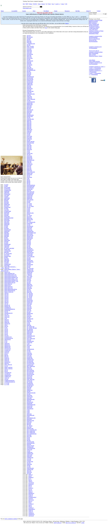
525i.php (29, 38)
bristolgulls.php (30, 76)
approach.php (30, 60)
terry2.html (6, 254)
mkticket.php (30, 238)
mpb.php (29, 242)
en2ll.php (29, 132)
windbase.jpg (7, 376)
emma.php (29, 131)
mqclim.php (29, 251)
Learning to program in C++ (95, 70)
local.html (6, 228)
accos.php (29, 49)
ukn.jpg (6, 370)
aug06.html (6, 191)
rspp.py (30, 505)
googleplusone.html (8, 217)
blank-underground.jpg (9, 290)
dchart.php (29, 105)
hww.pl (30, 489)
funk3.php (29, 146)
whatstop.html (7, 264)
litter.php (29, 220)
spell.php (29, 388)
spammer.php (30, 383)
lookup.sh (30, 494)
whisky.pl (30, 511)
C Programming (92, 72)
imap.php (29, 190)
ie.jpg (5, 318)
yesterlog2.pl (31, 514)
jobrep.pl (30, 492)
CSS (66, 4)
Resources (67, 11)
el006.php (29, 128)
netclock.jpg (7, 323)
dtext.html (6, 206)
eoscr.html (6, 209)
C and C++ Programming (95, 68)
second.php (29, 357)
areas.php (29, 62)
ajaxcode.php (30, 54)
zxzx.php (29, 473)
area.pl (30, 476)
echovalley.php (30, 119)
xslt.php (28, 465)
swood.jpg (6, 351)
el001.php (29, 121)
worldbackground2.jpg (9, 381)
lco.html (6, 227)
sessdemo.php (30, 365)
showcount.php (30, 370)
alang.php (29, 55)
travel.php (29, 435)
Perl (24, 4)
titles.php (29, 424)
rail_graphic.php (30, 326)
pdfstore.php (30, 285)
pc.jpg (5, 342)
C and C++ (57, 4)
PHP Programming (93, 21)
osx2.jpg (6, 335)
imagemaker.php (30, 186)
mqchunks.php (30, 250)
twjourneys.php (30, 441)
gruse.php (29, 168)
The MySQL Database (94, 27)
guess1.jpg (6, 315)
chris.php (29, 86)
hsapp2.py (30, 488)
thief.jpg (6, 355)
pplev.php (29, 310)
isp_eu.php (29, 203)
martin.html (6, 231)
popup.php (29, 308)
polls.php (29, 305)
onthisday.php (30, 269)
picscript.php (30, 300)
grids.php (29, 166)
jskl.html (6, 225)
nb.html (6, 237)
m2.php (28, 224)
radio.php (29, 325)
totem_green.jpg (8, 364)
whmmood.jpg (7, 375)
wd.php (28, 451)
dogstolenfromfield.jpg (9, 309)
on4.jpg (6, 331)
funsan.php (29, 149)
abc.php (28, 45)
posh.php (29, 309)
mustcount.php (30, 252)
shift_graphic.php (31, 366)
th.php (28, 416)
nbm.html (6, 239)
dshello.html (7, 204)
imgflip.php (29, 197)
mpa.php (29, 240)
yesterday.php (30, 469)
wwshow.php (30, 461)
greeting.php (30, 164)
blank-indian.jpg (8, 284)
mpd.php (29, 243)
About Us (88, 11)
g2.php (28, 150)
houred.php (29, 174)
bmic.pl (30, 480)
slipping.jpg (7, 344)
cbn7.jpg (6, 301)
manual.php (29, 227)
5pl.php (28, 39)
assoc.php (29, 67)
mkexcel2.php (30, 235)
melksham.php (30, 231)
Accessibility (14, 11)
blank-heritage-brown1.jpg (10, 276)
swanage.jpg (7, 350)
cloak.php (29, 90)
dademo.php (29, 103)
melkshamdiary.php (31, 232)
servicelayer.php (30, 363)
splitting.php (29, 390)
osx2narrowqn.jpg (8, 338)
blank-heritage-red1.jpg (9, 282)
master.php (29, 228)
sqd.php (28, 391)
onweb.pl (30, 498)
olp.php (28, 267)
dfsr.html (6, 200)
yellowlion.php (30, 468)
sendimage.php (30, 359)
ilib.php (28, 183)
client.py (30, 481)
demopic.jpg (7, 306)
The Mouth (46, 11)
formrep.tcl (31, 484)
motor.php (29, 239)
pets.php (29, 289)
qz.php (28, 322)
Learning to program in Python (96, 31)
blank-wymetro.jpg (8, 291)
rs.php (28, 343)
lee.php (28, 214)
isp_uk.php (29, 205)
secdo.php (29, 355)
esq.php (28, 133)
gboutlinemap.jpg (8, 313)
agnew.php (29, 51)
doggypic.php (30, 109)
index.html (6, 221)
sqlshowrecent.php (31, 392)
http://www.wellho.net (71, 522)
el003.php (29, 124)
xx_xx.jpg (6, 383)
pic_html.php (30, 295)
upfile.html (6, 260)
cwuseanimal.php (31, 101)
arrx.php (29, 66)
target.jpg (6, 352)
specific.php (29, 386)
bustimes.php (30, 80)
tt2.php (28, 437)
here (46, 27)
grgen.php (29, 165)
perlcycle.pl (31, 499)
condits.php (29, 97)
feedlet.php (29, 138)
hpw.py (30, 486)
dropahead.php (30, 115)
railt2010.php (30, 330)
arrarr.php (29, 63)
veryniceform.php (31, 448)
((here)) (67, 23)
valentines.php (30, 447)
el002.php (29, 123)
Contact (98, 11)
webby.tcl (30, 510)
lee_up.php (29, 215)
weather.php (29, 452)
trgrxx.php (29, 436)
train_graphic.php (31, 431)
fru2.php (29, 144)
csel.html (6, 196)
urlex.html (6, 261)
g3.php (28, 152)
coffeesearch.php (31, 93)
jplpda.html (6, 224)
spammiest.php (30, 384)
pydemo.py (31, 503)
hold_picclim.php (31, 172)
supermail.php (30, 408)
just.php (28, 207)
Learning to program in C (95, 69)
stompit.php (29, 403)
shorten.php (29, 369)
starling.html (7, 249)
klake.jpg (6, 319)
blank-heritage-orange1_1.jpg (11, 281)
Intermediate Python (93, 33)
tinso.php (29, 423)
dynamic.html (7, 207)
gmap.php (29, 161)
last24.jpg (6, 321)
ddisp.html (6, 199)
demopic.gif (7, 305)
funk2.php (29, 145)
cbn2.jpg (6, 295)
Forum (55, 11)
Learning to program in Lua (95, 62)
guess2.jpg (6, 317)
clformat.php (30, 88)
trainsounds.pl (31, 509)
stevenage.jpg (7, 348)
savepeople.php (30, 349)
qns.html (6, 243)
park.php (29, 279)
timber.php (29, 421)
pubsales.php (30, 313)
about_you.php (30, 46)
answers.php (30, 58)
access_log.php (30, 47)
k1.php (28, 209)
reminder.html (7, 244)
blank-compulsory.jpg (9, 273)
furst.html (6, 215)
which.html (6, 265)
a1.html (6, 186)
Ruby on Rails (92, 54)
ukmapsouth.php (30, 443)
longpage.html (7, 229)
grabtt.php (29, 162)
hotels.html (6, 219)
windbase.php (30, 457)
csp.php (28, 100)
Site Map (77, 11)
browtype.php (30, 79)
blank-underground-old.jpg (10, 289)
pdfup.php (29, 287)
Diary (34, 11)
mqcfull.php (29, 248)
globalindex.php (30, 160)
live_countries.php (31, 222)
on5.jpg (6, 332)
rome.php (29, 339)
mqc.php (29, 247)
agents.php (29, 50)
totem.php (29, 427)
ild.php (28, 179)
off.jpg (5, 325)
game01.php (29, 153)
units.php (29, 444)
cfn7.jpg (6, 303)
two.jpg (6, 366)
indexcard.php (30, 199)
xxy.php (28, 466)
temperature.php (30, 415)
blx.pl (29, 478)
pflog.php (29, 291)
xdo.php (29, 462)
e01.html (6, 208)
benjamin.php (30, 68)
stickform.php (30, 402)
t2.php (28, 411)
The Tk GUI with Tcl (94, 50)
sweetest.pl (31, 507)
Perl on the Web (92, 40)
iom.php (29, 201)
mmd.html (6, 235)
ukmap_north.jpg (8, 367)
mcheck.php (29, 230)
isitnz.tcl (30, 490)
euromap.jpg (7, 310)
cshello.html (7, 198)
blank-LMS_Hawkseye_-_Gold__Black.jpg (8, 267)
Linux (62, 4)
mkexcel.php (30, 234)
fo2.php (28, 140)
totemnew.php (30, 428)
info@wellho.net (57, 522)
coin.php (29, 95)
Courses (24, 11)
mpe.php (29, 244)
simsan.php (29, 376)
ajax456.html (7, 188)
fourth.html (6, 212)
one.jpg (6, 334)
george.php (29, 156)
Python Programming (94, 32)
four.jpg (6, 311)
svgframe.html (7, 250)
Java (53, 4)
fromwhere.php (30, 142)
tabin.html (6, 252)
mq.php (28, 246)
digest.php (29, 107)
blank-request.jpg (8, 286)
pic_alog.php (30, 293)
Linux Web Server (93, 29)
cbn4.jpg (6, 298)
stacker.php (29, 395)
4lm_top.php (30, 37)
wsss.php (29, 460)
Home (2, 11)
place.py (30, 501)
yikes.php (29, 470)
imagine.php (29, 189)
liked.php (29, 216)
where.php (29, 456)
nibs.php (29, 263)
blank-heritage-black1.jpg (10, 274)
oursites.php (29, 272)
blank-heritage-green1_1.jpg (10, 278)
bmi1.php (29, 72)
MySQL (35, 4)
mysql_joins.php (30, 256)
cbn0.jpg (6, 293)
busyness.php (30, 82)
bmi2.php (29, 74)
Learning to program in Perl (95, 36)
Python (30, 4)
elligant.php (29, 129)
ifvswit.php (29, 177)
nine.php (29, 265)
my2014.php (30, 254)
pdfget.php (29, 284)
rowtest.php (29, 342)
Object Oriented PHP (94, 24)
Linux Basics (92, 60)
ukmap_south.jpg (8, 368)
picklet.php (29, 298)
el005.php (29, 127)
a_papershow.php (31, 43)
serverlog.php (30, 361)
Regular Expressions (94, 25)
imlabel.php (29, 198)
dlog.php (29, 108)
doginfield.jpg (7, 307)
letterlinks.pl (31, 493)
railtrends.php (30, 332)
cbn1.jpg (6, 294)
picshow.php (30, 301)
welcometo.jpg (7, 372)
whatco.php (29, 455)
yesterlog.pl (31, 513)
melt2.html (6, 233)
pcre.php (29, 281)
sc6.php (28, 350)
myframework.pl (32, 497)
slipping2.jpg (7, 346)
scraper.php (29, 354)
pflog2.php (29, 292)
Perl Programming (93, 37)
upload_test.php (30, 445)
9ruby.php (29, 42)
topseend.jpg (7, 362)
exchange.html (7, 211)
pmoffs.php (29, 302)
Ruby (49, 4)
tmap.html (6, 258)
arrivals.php (29, 64)
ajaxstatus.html (7, 190)
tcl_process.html (8, 253)
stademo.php (30, 396)
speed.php (29, 387)
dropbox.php (30, 116)
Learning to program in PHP (95, 20)
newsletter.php (30, 261)
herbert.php (29, 170)
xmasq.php (29, 464)
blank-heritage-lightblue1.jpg (11, 280)
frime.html (6, 213)
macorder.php (30, 226)
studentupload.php (31, 404)
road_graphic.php (31, 338)
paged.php (29, 277)
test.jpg (6, 354)
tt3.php (28, 439)
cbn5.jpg (6, 299)
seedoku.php (30, 358)
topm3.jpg (6, 359)
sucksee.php (29, 406)
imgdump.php (30, 194)
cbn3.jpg (6, 297)
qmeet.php (29, 316)
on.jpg (5, 327)
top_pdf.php (29, 425)
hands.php (29, 169)
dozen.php (29, 112)
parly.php (29, 280)
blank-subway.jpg (8, 288)
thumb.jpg (6, 358)
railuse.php (29, 333)
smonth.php (29, 380)
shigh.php (29, 367)
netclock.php (30, 260)
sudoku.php (29, 407)
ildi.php (28, 181)
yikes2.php (29, 472)
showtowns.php (30, 374)
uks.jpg (6, 371)
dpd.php (29, 113)
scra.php (29, 351)
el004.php (29, 125)
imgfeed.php (30, 195)
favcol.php (29, 137)
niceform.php (30, 264)
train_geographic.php (32, 429)
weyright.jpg (7, 373)
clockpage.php (30, 91)
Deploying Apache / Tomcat (95, 56)
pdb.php (29, 283)
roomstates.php (30, 341)
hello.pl (30, 485)
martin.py (30, 496)
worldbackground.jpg (9, 380)
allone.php (29, 56)
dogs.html (6, 203)
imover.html (7, 220)
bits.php (28, 71)
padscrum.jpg (7, 339)
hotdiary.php (30, 173)
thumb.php (29, 419)
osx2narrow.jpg (8, 336)
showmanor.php (30, 371)
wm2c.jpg (6, 377)
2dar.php (29, 35)
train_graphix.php (31, 432)
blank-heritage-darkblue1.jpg (11, 277)
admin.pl (30, 474)
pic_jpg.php (29, 296)
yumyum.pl (31, 515)
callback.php (30, 84)
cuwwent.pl (31, 482)
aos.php (28, 59)
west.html (6, 262)
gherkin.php (29, 158)
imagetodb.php (30, 187)
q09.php (29, 314)
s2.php (28, 346)
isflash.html (6, 223)
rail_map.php (30, 329)
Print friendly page (27, 8)
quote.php (29, 321)
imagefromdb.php (31, 185)
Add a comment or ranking (11, 518)
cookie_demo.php (31, 99)
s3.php (28, 347)
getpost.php (29, 157)
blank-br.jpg (7, 272)
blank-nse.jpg (7, 285)
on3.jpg (6, 330)
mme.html (6, 236)
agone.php (29, 52)
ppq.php (29, 312)
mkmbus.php (30, 236)
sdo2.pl (30, 506)
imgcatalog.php (30, 193)
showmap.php (30, 373)
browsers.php (30, 78)
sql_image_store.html (9, 248)
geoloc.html (7, 216)
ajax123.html (7, 187)
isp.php (28, 202)
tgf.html (6, 257)
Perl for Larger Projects (94, 38)
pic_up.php (29, 297)
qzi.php (28, 324)
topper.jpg (6, 360)
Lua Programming (93, 64)
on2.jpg (6, 329)
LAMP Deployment (93, 28)
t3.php (28, 412)
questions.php (30, 318)
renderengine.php (31, 336)
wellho (82, 522)
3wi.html (6, 184)
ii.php (28, 178)
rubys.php (29, 345)
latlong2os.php (30, 213)
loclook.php (29, 223)
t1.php (28, 410)
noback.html (7, 240)
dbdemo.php (30, 104)
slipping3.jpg (7, 347)
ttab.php (28, 440)
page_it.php (29, 276)
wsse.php (29, 458)
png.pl (29, 502)
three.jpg (6, 356)
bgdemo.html (7, 194)
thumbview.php (30, 420)
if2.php (28, 175)
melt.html (6, 232)
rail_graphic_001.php (32, 328)
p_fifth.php (29, 275)
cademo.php (29, 83)
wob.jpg (6, 379)
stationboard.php (30, 399)
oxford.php (29, 273)
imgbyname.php (30, 191)
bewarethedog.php (31, 70)
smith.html (6, 247)
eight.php (29, 120)
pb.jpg (5, 340)
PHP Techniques (93, 23)
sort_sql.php (29, 382)
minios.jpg (6, 322)
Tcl (46, 4)
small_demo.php (30, 379)
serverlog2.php (30, 362)
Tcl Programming (93, 48)
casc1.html (6, 195)
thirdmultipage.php (31, 417)
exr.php (28, 134)
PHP (27, 4)
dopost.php (29, 111)
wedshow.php (30, 453)
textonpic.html (7, 256)
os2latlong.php (30, 271)
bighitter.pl (30, 477)
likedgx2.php (30, 219)
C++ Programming (93, 74)
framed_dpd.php (30, 141)
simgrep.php (29, 375)
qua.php (28, 317)
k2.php (28, 210)
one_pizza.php (30, 268)
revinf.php (29, 337)
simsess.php (29, 378)
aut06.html (6, 192)
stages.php (29, 398)
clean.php (29, 87)
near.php (29, 259)
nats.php (29, 257)
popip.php (29, 306)
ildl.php (28, 182)
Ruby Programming (93, 53)
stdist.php (29, 400)
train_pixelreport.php (31, 433)
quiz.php (29, 320)
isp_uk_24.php (30, 206)
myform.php (29, 255)
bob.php (29, 75)
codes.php (29, 92)
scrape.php (29, 353)
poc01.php (29, 304)
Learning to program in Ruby (96, 52)
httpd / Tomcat (41, 4)
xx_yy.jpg (6, 384)
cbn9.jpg (6, 302)
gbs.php (28, 154)
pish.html (6, 241)
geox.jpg (6, 314)
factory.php (29, 136)
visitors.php (29, 449)
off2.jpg (6, 326)
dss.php (28, 117)
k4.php (28, 211)
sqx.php (28, 394)
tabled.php (29, 414)
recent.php (29, 334)
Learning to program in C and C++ (97, 66)
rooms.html (6, 245)
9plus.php (29, 41)
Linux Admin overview (94, 61)
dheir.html (6, 202)
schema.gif (6, 343)
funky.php (29, 148)
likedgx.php (29, 218)
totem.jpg (6, 363)
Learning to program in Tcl (95, 46)
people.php (29, 288)
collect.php (29, 96)
